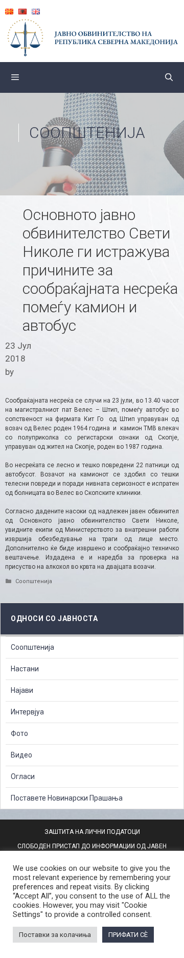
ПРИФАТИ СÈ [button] (128, 935)
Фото (19, 733)
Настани (25, 669)
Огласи (23, 776)
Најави (22, 690)
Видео (21, 755)
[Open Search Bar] (169, 77)
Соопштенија (87, 133)
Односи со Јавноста (54, 618)
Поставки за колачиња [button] (55, 935)
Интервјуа (27, 712)
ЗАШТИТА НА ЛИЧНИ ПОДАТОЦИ (92, 831)
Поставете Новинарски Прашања (67, 798)
